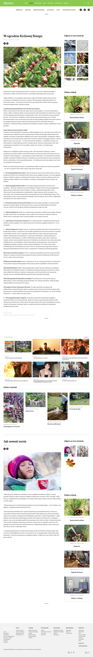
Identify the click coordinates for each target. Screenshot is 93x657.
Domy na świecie (20, 631)
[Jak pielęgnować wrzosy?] (13, 407)
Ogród (31, 3)
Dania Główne (82, 634)
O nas (4, 631)
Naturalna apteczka (46, 631)
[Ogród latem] (35, 399)
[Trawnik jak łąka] (79, 398)
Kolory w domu (76, 195)
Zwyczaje (68, 631)
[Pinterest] (89, 10)
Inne (80, 640)
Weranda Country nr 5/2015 (10, 424)
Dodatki (81, 637)
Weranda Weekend (38, 9)
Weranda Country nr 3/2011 (76, 407)
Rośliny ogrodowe (33, 631)
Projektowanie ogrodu (32, 637)
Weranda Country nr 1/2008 (77, 114)
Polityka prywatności (8, 636)
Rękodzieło (58, 3)
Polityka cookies (7, 637)
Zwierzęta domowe (58, 630)
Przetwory (81, 639)
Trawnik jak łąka (74, 409)
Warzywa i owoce (33, 630)
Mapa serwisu (6, 639)
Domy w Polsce (19, 630)
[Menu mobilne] (88, 3)
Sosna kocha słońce (77, 117)
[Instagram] (85, 10)
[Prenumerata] (86, 652)
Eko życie (43, 634)
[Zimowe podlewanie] (57, 406)
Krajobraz (56, 634)
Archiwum (6, 633)
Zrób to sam (69, 633)
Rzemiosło (68, 630)
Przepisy (65, 3)
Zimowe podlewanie (54, 424)
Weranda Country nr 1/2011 (54, 421)
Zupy (80, 633)
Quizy (44, 3)
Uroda (42, 630)
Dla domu (43, 633)
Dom (26, 3)
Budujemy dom (19, 634)
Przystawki (81, 631)
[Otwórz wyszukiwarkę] (84, 3)
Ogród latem (29, 411)
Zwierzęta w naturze (59, 631)
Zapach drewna (77, 169)
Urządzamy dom (20, 633)
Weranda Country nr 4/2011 (32, 408)
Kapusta (77, 143)
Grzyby (55, 633)
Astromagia (50, 9)
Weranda (28, 9)
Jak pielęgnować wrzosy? (11, 426)
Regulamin (6, 634)
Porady (30, 633)
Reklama (5, 640)
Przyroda (51, 3)
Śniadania (81, 630)
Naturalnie (38, 3)
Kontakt (5, 642)
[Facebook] (81, 10)
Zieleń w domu (32, 634)
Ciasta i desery (82, 636)
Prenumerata (83, 646)
